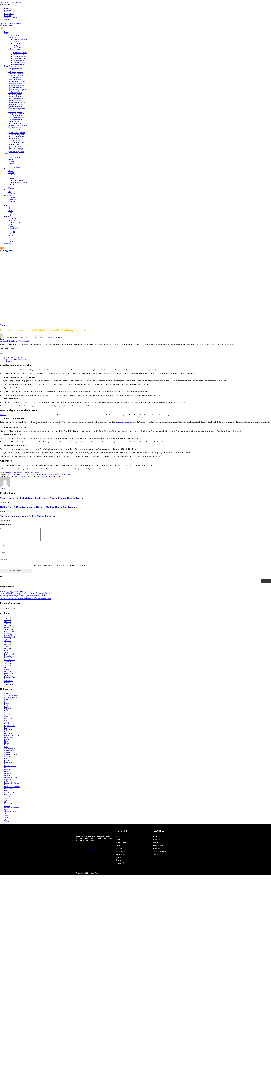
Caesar (8, 337)
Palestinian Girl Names (12, 787)
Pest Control (8, 789)
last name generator (14, 138)
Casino (6, 716)
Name (6, 34)
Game (6, 747)
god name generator (15, 123)
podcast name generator (16, 152)
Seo (9, 186)
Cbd (9, 207)
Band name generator (15, 74)
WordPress (16, 167)
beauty (6, 701)
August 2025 (8, 639)
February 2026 (9, 627)
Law (10, 234)
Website (11, 165)
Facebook (11, 197)
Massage (7, 775)
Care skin (7, 714)
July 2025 (7, 641)
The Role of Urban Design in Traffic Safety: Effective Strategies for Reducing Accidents (40, 474)
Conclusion (9, 361)
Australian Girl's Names (12, 697)
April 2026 (8, 624)
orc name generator (14, 146)
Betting (9, 252)
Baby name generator (15, 72)
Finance (11, 173)
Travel (10, 241)
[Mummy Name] (6, 25)
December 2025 (9, 631)
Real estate (12, 184)
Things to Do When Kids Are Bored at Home (15, 591)
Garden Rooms (9, 750)
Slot (5, 802)
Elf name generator (14, 110)
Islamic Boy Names (19, 55)
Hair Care (7, 758)
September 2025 (9, 637)
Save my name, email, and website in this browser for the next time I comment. (59, 565)
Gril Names (12, 37)
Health (6, 205)
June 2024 (7, 665)
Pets (9, 237)
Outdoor (11, 235)
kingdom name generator (16, 135)
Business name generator (16, 81)
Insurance (11, 175)
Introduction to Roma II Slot (14, 357)
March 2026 (8, 625)
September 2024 (9, 660)
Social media (8, 195)
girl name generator (14, 121)
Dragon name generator (16, 100)
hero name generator (15, 127)
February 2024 (9, 673)
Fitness (6, 743)
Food (10, 213)
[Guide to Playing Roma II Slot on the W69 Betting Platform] (5, 323)
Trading (11, 188)
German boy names (19, 58)
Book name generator (15, 75)
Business (7, 169)
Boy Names (8, 709)
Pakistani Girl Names (20, 39)
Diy (9, 192)
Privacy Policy (9, 14)
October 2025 (8, 635)
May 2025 (7, 644)
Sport (10, 239)
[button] (134, 839)
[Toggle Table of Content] (1, 353)
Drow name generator (15, 104)
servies (6, 800)
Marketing (11, 178)
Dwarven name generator (16, 108)
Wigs (14, 232)
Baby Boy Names (14, 49)
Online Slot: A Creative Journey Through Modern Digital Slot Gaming (38, 507)
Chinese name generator (16, 85)
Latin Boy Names (19, 62)
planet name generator (15, 150)
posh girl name (9, 792)
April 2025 (8, 646)
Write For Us (8, 19)
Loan (10, 176)
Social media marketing (20, 182)
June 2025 (7, 643)
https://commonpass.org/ (124, 422)
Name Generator (10, 66)
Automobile (12, 218)
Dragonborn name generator (17, 102)
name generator (13, 144)
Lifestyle (7, 216)
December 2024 (9, 654)
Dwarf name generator (16, 106)
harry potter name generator (17, 125)
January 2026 (8, 629)
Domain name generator (16, 98)
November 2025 (9, 633)
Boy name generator (15, 77)
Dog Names (17, 43)
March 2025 (8, 648)
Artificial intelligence (15, 157)
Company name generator (17, 89)
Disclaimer (7, 16)
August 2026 (8, 618)
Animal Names (13, 41)
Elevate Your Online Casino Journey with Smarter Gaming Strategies (23, 595)
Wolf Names (17, 47)
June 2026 (7, 620)
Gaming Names (13, 35)
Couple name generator (16, 91)
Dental (10, 211)
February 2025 (9, 650)
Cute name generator (15, 93)
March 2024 (8, 671)
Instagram (11, 201)
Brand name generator (15, 79)
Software (11, 163)
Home (6, 8)
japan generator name (15, 131)
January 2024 (8, 675)
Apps (10, 155)
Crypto (10, 171)
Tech (6, 154)
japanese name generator (16, 133)
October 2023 (8, 681)
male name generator (15, 140)
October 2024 (8, 658)
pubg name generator (15, 68)
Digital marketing (18, 180)
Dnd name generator (15, 95)
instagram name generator (17, 129)
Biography (12, 220)
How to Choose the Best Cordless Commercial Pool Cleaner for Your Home (25, 599)
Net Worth (16, 222)
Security (11, 161)
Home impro (8, 190)
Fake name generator (15, 112)
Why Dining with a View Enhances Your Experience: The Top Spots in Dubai (35, 476)
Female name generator (16, 117)
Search (2, 576)
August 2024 (8, 662)
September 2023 (9, 683)
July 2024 (7, 664)
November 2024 (9, 656)
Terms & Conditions (11, 18)
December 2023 (9, 677)
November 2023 (9, 679)
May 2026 (7, 622)
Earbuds (7, 731)
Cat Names (16, 45)
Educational (12, 226)
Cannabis (11, 209)
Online (6, 781)
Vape (10, 215)
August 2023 (8, 684)
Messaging (12, 199)
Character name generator (17, 83)
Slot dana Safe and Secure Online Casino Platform (27, 516)
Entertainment (13, 228)
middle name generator (16, 142)
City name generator (15, 87)
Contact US (8, 12)
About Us (7, 10)
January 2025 (8, 652)
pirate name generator (15, 148)
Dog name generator (15, 96)
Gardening (12, 194)
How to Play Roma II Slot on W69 (16, 359)
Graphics (11, 159)
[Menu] (2, 28)
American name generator (17, 70)
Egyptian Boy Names (20, 60)
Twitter (10, 203)
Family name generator (16, 114)
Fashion (11, 230)
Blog (10, 224)
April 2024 (8, 669)
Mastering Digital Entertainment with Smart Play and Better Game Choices (41, 498)
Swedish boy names (19, 51)
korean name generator (16, 136)
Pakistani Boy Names (20, 53)
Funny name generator (16, 119)
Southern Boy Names (20, 64)
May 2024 (7, 667)
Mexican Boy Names (20, 56)
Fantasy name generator (16, 115)
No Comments (48, 337)
